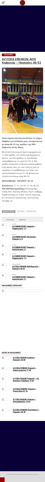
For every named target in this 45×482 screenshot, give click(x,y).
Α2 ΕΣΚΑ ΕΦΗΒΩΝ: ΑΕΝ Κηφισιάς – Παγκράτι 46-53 (26, 267)
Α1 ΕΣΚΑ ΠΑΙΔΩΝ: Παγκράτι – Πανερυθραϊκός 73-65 (24, 400)
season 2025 (31, 211)
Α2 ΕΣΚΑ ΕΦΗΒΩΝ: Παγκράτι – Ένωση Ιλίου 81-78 (25, 390)
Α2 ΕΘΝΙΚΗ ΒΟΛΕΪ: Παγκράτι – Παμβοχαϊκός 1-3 (24, 227)
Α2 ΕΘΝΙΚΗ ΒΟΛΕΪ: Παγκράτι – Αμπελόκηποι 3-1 (24, 248)
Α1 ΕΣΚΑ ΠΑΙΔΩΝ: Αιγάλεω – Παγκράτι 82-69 (24, 358)
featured (20, 211)
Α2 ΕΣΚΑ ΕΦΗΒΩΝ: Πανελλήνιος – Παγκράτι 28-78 (26, 411)
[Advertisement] (22, 28)
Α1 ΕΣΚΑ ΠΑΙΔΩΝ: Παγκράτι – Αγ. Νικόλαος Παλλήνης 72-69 (26, 379)
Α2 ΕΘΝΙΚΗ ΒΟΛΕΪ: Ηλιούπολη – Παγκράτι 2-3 (24, 238)
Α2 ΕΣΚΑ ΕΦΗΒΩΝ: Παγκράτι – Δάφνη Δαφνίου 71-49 (25, 369)
